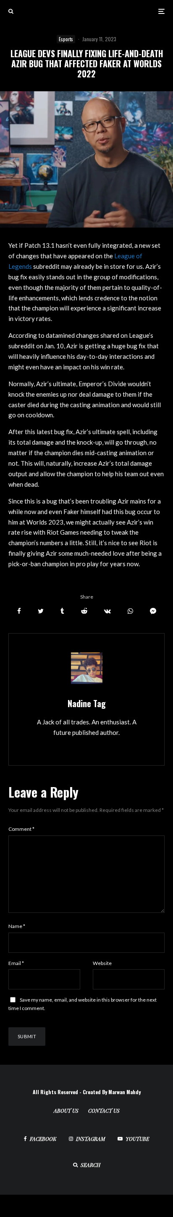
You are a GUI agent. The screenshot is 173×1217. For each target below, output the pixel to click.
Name (16, 926)
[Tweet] (41, 611)
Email (16, 963)
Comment (21, 829)
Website (102, 963)
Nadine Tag (87, 703)
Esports (66, 38)
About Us (66, 1110)
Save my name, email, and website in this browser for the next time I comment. (82, 1004)
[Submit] (84, 611)
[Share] (19, 611)
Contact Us (104, 1110)
